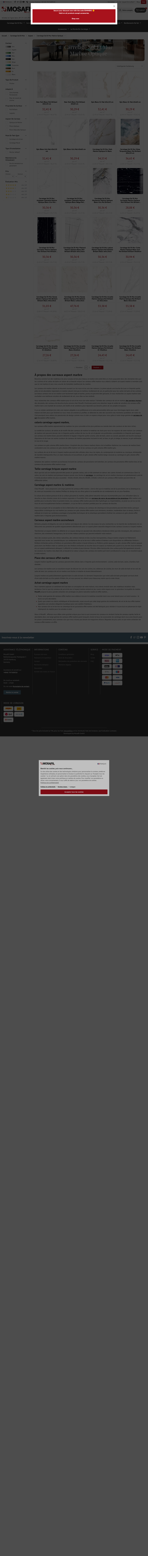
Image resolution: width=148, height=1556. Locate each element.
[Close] (114, 6)
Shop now (75, 18)
